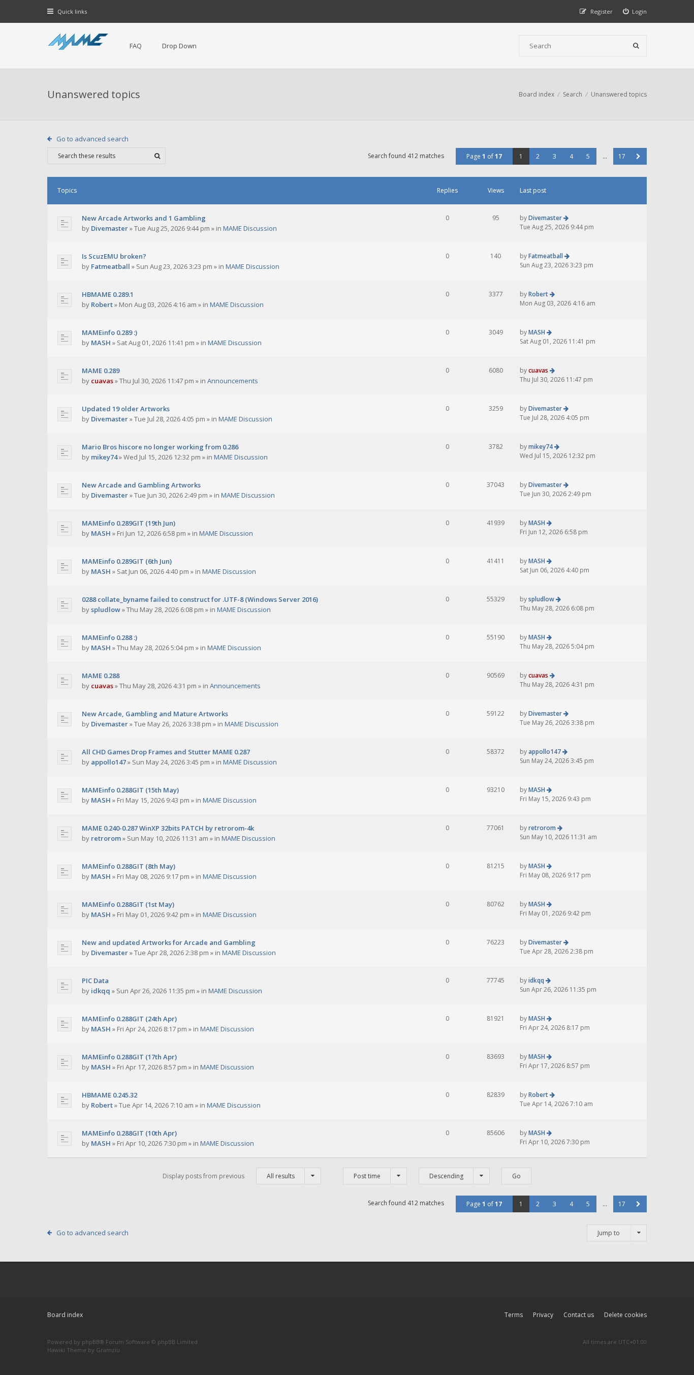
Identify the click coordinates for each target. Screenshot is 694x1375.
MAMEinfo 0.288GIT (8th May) (128, 866)
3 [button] (554, 156)
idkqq (100, 990)
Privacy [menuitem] (543, 1314)
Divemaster (109, 228)
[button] (638, 156)
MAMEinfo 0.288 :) (109, 637)
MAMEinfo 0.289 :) (109, 332)
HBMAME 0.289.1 (108, 294)
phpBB (91, 1342)
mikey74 (104, 457)
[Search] (636, 46)
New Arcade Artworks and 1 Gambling (144, 218)
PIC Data (95, 980)
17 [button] (621, 156)
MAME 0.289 (100, 370)
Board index (65, 1314)
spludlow (105, 609)
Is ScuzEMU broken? (114, 256)
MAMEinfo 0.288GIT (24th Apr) (129, 1018)
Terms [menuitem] (513, 1314)
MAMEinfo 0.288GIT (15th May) (130, 790)
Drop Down (179, 45)
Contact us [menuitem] (578, 1314)
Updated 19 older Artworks (126, 408)
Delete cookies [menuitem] (625, 1314)
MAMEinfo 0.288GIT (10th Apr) (129, 1133)
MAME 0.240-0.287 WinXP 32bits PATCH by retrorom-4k (168, 828)
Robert (102, 304)
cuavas (102, 380)
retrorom (106, 838)
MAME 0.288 (100, 675)
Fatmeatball (110, 266)
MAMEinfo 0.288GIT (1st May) (128, 904)
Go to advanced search (92, 138)
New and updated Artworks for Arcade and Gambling (169, 942)
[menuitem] (635, 11)
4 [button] (571, 156)
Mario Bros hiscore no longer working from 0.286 (160, 446)
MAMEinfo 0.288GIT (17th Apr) (129, 1056)
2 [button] (538, 156)
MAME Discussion (250, 228)
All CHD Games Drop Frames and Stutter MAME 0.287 (166, 751)
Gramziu (108, 1350)
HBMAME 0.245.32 (109, 1094)
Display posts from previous (229, 1176)
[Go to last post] (566, 217)
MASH (101, 342)
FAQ (136, 45)
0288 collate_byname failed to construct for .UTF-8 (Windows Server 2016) (200, 599)
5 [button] (588, 156)
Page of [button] (484, 156)
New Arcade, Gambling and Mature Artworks (155, 713)
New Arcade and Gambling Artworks (141, 485)
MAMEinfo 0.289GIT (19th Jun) (128, 523)
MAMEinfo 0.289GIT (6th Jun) (127, 561)
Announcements (232, 380)
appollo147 (108, 762)
